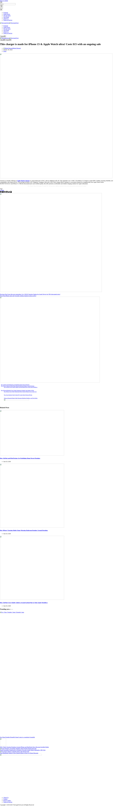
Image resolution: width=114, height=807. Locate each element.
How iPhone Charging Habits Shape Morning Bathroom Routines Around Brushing (17, 386)
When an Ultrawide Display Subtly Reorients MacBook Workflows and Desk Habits (20, 398)
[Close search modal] (1, 2)
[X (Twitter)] (3, 192)
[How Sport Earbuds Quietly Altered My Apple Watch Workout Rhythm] (1, 396)
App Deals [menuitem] (6, 17)
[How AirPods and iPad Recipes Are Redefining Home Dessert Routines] (32, 455)
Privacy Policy (7, 800)
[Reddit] (9, 192)
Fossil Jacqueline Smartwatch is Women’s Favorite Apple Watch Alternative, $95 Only (23, 750)
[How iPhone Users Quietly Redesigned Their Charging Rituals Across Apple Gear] (1, 392)
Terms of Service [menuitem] (7, 20)
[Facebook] (1, 192)
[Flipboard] (11, 192)
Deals (4, 51)
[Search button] (1, 7)
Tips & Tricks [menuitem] (7, 15)
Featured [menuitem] (5, 12)
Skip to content (4, 0)
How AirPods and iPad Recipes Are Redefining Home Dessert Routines (15, 384)
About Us (6, 797)
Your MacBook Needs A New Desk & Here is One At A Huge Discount (19, 753)
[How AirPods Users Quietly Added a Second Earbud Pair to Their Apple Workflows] (1, 388)
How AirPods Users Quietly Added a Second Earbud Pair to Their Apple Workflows (20, 387)
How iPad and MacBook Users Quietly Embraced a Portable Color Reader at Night (17, 390)
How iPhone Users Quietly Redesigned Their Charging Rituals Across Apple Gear (20, 391)
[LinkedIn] (7, 192)
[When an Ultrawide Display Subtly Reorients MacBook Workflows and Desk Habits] (1, 399)
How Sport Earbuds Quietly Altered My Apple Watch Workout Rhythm (18, 395)
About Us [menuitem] (6, 18)
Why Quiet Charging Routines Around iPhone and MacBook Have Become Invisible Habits (24, 747)
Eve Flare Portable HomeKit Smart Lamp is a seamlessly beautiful (17, 737)
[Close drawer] (1, 10)
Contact (5, 799)
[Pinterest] (5, 192)
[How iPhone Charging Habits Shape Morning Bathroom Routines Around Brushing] (32, 527)
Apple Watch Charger (23, 180)
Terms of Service (7, 802)
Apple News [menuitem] (6, 14)
